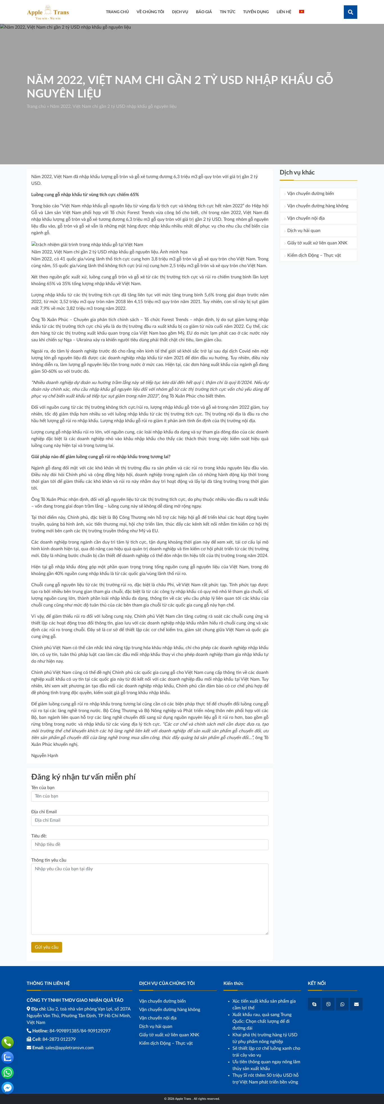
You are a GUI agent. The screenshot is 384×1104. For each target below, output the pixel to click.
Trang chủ (36, 106)
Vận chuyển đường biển (310, 193)
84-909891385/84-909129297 (79, 1031)
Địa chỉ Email (44, 812)
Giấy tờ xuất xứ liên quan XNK (317, 243)
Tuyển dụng (256, 12)
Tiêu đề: (39, 836)
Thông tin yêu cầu (48, 860)
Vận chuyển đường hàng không (317, 206)
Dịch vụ (180, 12)
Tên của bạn (43, 787)
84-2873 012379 (59, 1039)
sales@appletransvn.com (69, 1048)
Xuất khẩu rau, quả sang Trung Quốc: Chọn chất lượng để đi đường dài (262, 1021)
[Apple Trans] (48, 12)
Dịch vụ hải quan (303, 230)
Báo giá (204, 12)
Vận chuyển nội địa (306, 218)
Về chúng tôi (150, 12)
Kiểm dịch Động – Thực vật (314, 255)
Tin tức (227, 12)
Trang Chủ (117, 12)
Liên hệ (284, 12)
